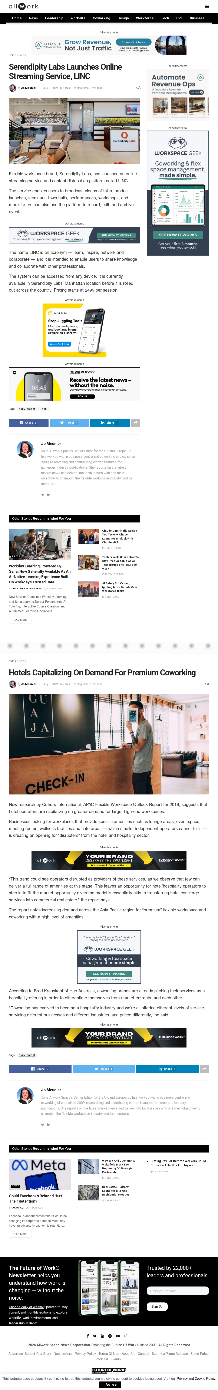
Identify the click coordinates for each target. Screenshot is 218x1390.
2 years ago (111, 597)
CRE (179, 18)
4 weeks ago (54, 588)
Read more (20, 620)
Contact (143, 1354)
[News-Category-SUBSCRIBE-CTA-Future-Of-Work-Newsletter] (74, 384)
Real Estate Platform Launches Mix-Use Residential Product (115, 1190)
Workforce (145, 18)
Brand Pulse (200, 1354)
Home (17, 18)
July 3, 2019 (50, 87)
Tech (165, 18)
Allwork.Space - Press (27, 588)
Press (16, 556)
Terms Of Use (109, 1354)
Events (116, 1359)
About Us (128, 1354)
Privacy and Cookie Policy (196, 1379)
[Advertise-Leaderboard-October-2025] (109, 860)
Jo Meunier (29, 87)
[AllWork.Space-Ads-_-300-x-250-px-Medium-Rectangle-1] (178, 95)
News (33, 18)
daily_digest (27, 408)
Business (197, 18)
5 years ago (35, 1207)
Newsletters (63, 1354)
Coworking (101, 18)
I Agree (110, 1385)
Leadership (54, 18)
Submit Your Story (38, 1354)
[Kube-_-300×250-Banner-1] (74, 329)
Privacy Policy (85, 1354)
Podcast (102, 1359)
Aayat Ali (18, 1207)
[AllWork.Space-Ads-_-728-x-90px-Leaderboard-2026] (109, 45)
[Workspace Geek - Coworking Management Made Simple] (74, 234)
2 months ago (113, 548)
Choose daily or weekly (26, 1307)
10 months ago (114, 574)
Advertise (16, 1354)
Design (123, 18)
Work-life (78, 18)
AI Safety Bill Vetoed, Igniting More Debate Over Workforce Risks (120, 587)
